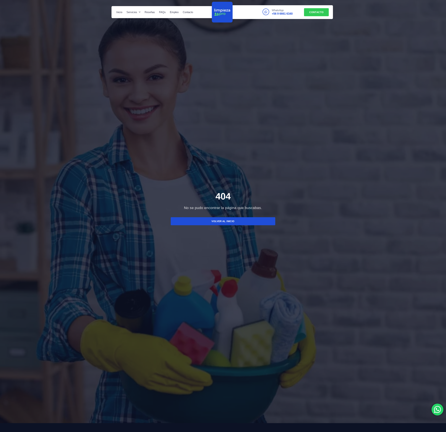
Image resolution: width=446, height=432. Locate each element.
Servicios (131, 12)
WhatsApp (278, 10)
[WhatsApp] (266, 12)
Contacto (188, 12)
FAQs (162, 12)
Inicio (119, 12)
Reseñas (150, 12)
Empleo (174, 12)
